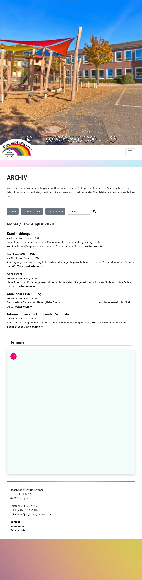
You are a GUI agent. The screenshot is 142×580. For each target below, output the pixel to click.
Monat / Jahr (31, 211)
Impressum (17, 526)
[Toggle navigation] (130, 151)
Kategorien (54, 211)
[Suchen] (94, 211)
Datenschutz (17, 530)
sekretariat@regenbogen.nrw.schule (31, 514)
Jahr (12, 211)
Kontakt (15, 521)
